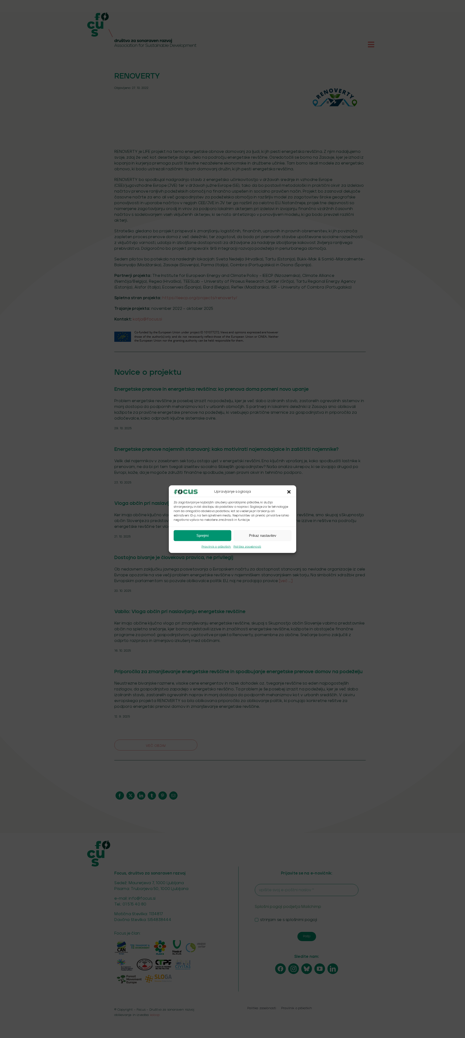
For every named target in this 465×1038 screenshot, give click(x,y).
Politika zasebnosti (247, 546)
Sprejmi (202, 535)
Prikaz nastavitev (262, 535)
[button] (289, 491)
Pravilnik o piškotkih (216, 546)
